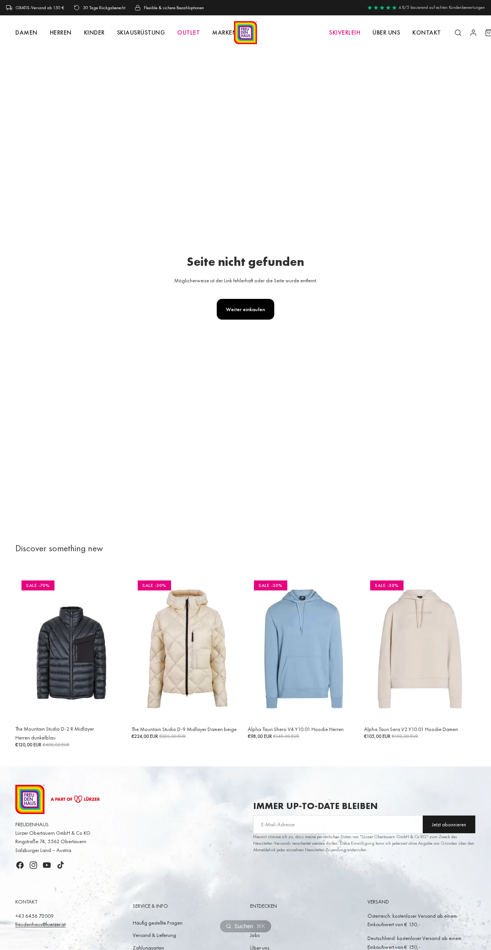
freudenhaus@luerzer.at (40, 924)
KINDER (94, 32)
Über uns (386, 32)
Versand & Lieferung (154, 935)
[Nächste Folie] (115, 648)
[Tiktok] (60, 865)
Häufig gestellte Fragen (158, 922)
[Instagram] (33, 865)
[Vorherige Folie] (26, 648)
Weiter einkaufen (245, 309)
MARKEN (224, 32)
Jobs (255, 935)
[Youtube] (46, 865)
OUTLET (188, 32)
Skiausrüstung (141, 32)
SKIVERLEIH (344, 32)
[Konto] (473, 32)
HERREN (61, 32)
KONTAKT (426, 32)
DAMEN (26, 32)
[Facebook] (20, 865)
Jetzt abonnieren (449, 824)
